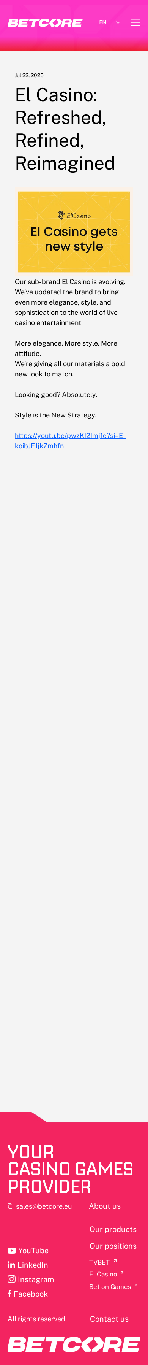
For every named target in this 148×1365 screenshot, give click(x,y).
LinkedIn (32, 1265)
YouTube (33, 1250)
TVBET (99, 1262)
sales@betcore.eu (44, 1206)
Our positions (113, 1246)
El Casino (103, 1274)
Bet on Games (110, 1286)
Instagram (36, 1279)
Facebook (31, 1293)
